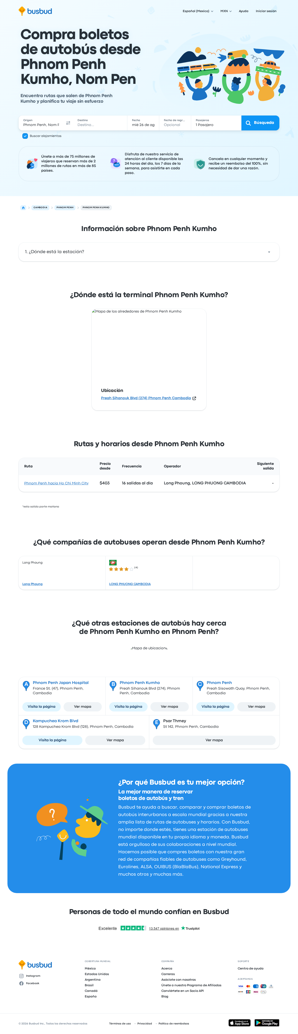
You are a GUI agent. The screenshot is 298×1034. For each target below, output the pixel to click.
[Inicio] (23, 207)
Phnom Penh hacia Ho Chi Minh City (56, 483)
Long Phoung (32, 584)
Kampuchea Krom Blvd (55, 721)
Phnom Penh (219, 683)
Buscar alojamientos (45, 136)
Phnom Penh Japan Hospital (61, 683)
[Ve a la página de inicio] (35, 11)
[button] (68, 123)
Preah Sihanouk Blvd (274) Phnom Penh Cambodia (146, 398)
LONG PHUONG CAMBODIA (130, 584)
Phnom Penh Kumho (140, 683)
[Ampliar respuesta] (269, 252)
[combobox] (41, 122)
